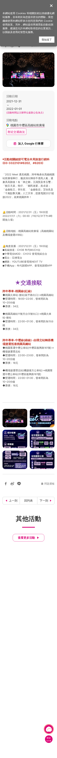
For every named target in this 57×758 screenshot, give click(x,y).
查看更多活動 (26, 537)
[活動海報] (42, 418)
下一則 (44, 500)
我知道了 (47, 39)
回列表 (28, 500)
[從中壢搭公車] (42, 439)
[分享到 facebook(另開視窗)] (6, 484)
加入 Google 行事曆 (31, 143)
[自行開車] (15, 460)
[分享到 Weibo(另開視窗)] (12, 484)
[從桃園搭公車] (42, 460)
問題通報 (49, 483)
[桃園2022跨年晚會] (15, 418)
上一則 (13, 500)
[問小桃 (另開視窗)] (49, 729)
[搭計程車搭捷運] (15, 439)
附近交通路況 (16, 132)
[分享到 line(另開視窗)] (19, 484)
